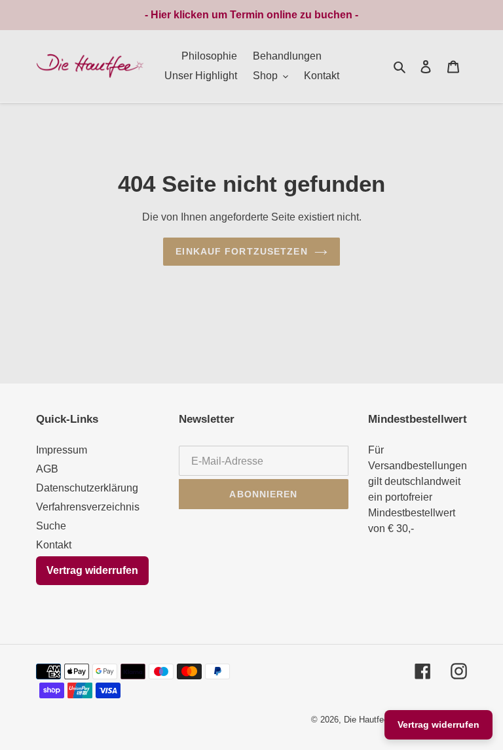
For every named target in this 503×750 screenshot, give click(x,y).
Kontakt (53, 544)
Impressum (61, 449)
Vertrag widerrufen (92, 570)
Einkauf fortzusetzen (241, 251)
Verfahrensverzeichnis (88, 506)
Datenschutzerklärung (87, 487)
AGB (47, 468)
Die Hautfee (366, 719)
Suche (51, 525)
